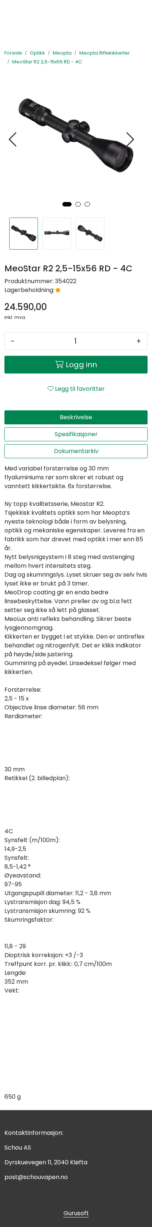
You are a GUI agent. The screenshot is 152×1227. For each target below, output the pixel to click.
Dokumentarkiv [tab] (76, 451)
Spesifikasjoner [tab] (76, 434)
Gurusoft (76, 1213)
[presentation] (13, 140)
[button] (67, 204)
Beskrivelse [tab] (76, 417)
